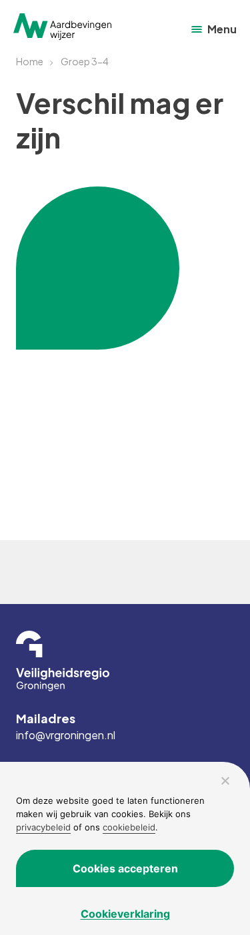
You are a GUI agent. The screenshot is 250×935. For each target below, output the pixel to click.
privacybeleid (43, 827)
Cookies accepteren (125, 868)
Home (29, 61)
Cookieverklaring (125, 913)
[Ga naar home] (62, 26)
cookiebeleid (129, 827)
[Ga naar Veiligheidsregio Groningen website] (125, 661)
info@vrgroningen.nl (65, 735)
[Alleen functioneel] (224, 780)
